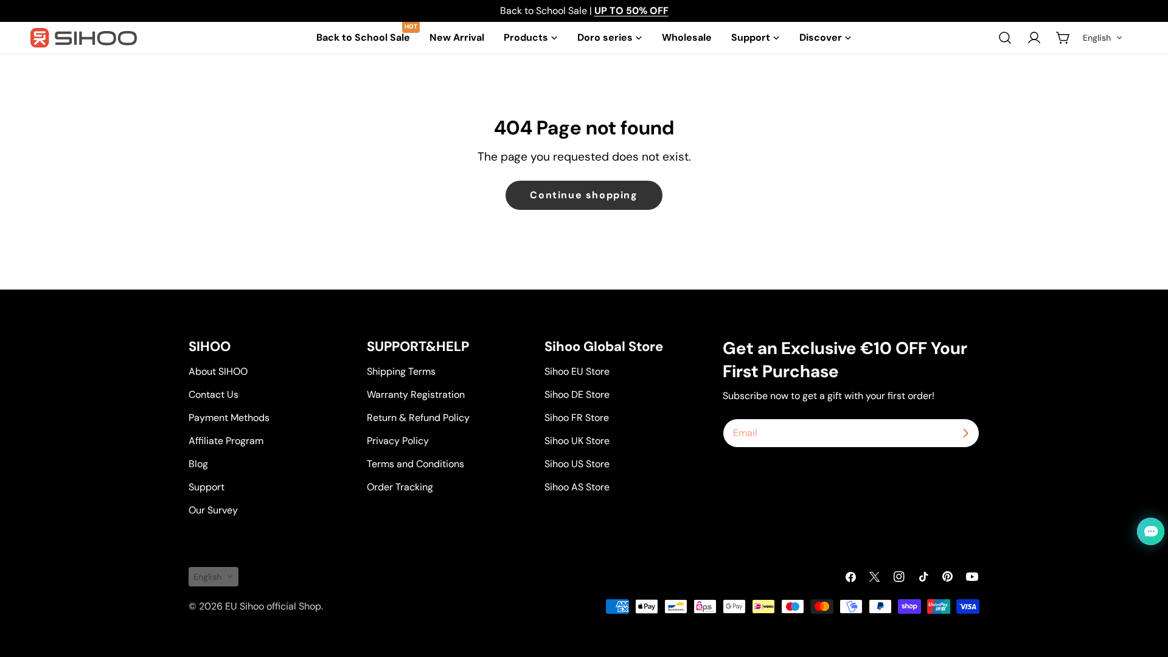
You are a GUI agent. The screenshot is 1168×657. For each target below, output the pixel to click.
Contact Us (213, 394)
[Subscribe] (965, 433)
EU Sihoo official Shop (273, 606)
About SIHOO (218, 371)
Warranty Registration (416, 394)
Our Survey (213, 510)
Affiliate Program (226, 440)
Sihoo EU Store (577, 371)
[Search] (1005, 38)
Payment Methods (229, 417)
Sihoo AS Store (577, 487)
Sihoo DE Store (577, 394)
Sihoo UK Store (577, 440)
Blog (198, 463)
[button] (1103, 37)
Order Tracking (400, 487)
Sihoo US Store (577, 463)
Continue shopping (584, 195)
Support (206, 487)
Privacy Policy (398, 440)
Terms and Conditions (415, 463)
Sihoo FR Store (576, 417)
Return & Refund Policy (418, 417)
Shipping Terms (401, 371)
